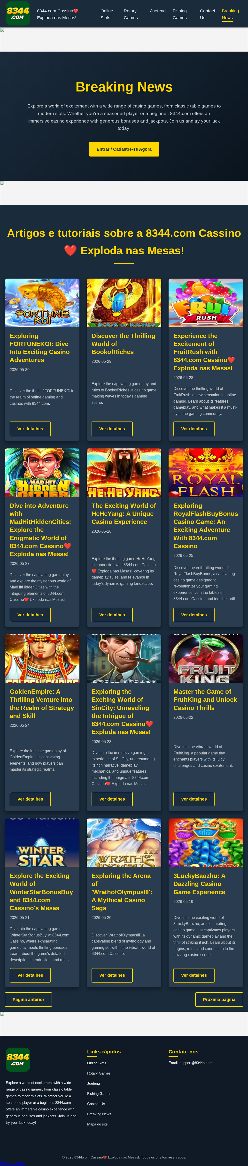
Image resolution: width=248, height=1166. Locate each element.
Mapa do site (97, 1124)
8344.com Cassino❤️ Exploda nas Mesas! (57, 14)
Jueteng (158, 10)
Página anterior (28, 999)
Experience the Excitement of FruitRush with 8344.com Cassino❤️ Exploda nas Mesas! (204, 352)
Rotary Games (131, 14)
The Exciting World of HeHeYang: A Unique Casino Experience (124, 513)
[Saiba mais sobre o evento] (124, 39)
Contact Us (207, 14)
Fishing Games (180, 14)
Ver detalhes (30, 428)
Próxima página (219, 999)
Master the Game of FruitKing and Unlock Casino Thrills (205, 699)
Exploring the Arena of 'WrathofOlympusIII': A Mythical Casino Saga (122, 891)
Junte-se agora (13, 1163)
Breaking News (230, 14)
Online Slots (107, 14)
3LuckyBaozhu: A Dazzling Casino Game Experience (199, 883)
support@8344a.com (196, 1063)
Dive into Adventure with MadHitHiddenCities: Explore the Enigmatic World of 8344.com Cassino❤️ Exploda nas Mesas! (40, 530)
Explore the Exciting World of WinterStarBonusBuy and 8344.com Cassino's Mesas (41, 891)
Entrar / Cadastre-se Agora (124, 149)
